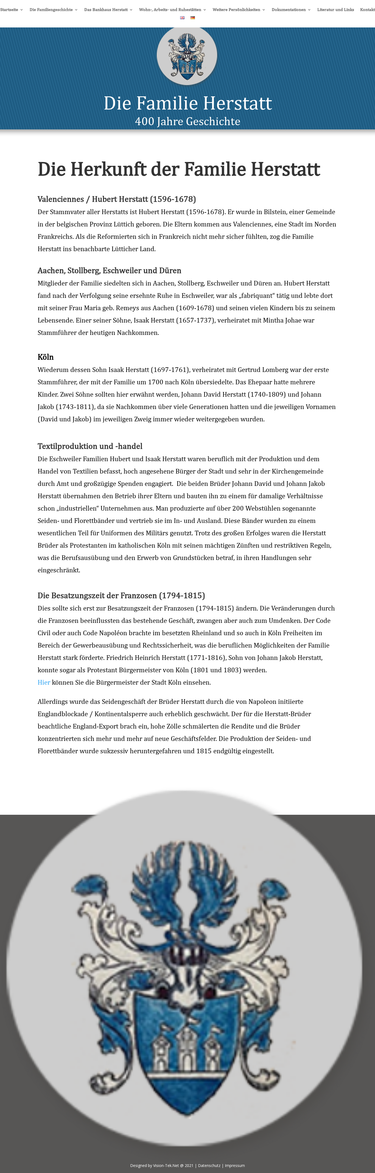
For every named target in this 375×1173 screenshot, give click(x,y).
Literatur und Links (335, 10)
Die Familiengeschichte (51, 10)
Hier (44, 682)
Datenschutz (209, 1165)
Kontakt (367, 10)
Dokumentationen (289, 10)
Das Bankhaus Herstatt (106, 10)
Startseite (9, 10)
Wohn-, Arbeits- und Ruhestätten (170, 10)
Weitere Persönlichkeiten (236, 10)
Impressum (235, 1165)
